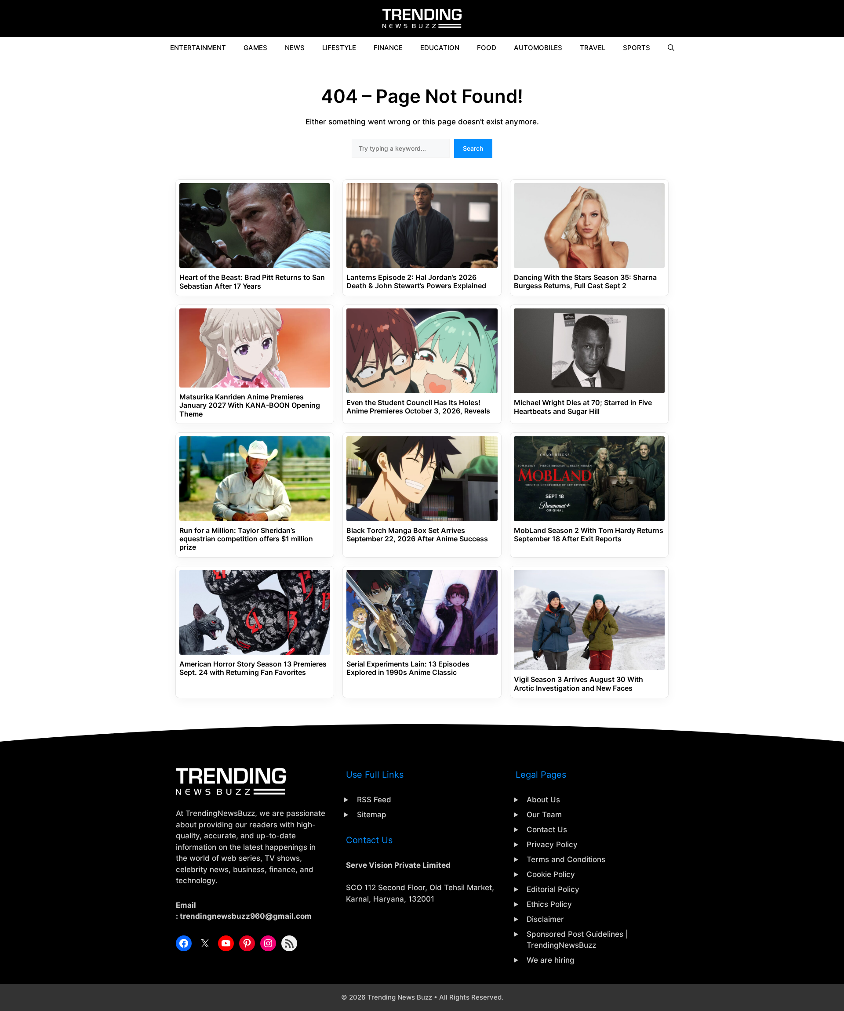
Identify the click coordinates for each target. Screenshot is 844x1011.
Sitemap (371, 814)
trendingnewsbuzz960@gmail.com (246, 916)
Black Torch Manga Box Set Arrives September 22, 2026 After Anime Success (417, 534)
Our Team (544, 814)
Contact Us (547, 829)
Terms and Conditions (566, 859)
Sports (636, 47)
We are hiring (551, 960)
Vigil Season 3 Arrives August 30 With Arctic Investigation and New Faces (578, 683)
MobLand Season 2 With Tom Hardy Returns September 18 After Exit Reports (588, 534)
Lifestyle (339, 47)
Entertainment (198, 47)
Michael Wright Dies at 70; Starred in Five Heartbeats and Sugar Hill (583, 407)
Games (255, 47)
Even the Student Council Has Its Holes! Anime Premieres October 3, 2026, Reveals (418, 407)
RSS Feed (374, 799)
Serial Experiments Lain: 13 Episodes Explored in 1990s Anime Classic (407, 668)
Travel (592, 47)
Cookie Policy (551, 874)
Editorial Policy (553, 889)
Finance (388, 47)
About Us (543, 799)
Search (473, 148)
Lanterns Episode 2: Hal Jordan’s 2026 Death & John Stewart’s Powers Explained (416, 281)
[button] (671, 48)
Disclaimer (545, 919)
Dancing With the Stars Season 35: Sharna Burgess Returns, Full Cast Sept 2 (585, 281)
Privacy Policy (552, 844)
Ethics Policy (549, 904)
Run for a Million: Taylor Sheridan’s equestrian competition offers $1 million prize (246, 538)
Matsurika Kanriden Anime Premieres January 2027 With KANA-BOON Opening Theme (249, 405)
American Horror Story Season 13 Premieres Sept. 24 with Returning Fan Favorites (253, 668)
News (295, 47)
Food (486, 47)
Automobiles (538, 47)
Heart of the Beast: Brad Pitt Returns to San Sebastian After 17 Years (252, 281)
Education (439, 47)
